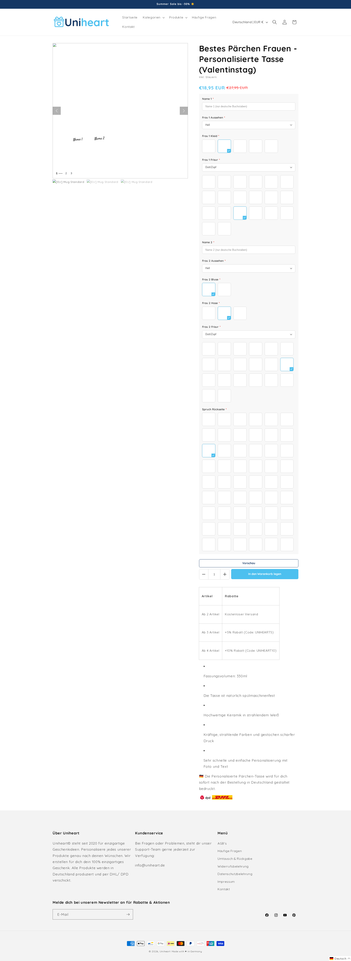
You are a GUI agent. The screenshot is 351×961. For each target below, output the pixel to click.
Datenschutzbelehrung (235, 874)
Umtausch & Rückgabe (235, 859)
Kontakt (224, 889)
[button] (153, 17)
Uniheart (165, 951)
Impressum (226, 882)
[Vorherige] (57, 111)
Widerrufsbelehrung (233, 866)
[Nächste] (184, 111)
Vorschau (248, 563)
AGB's (222, 843)
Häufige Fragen (230, 851)
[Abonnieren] (128, 914)
